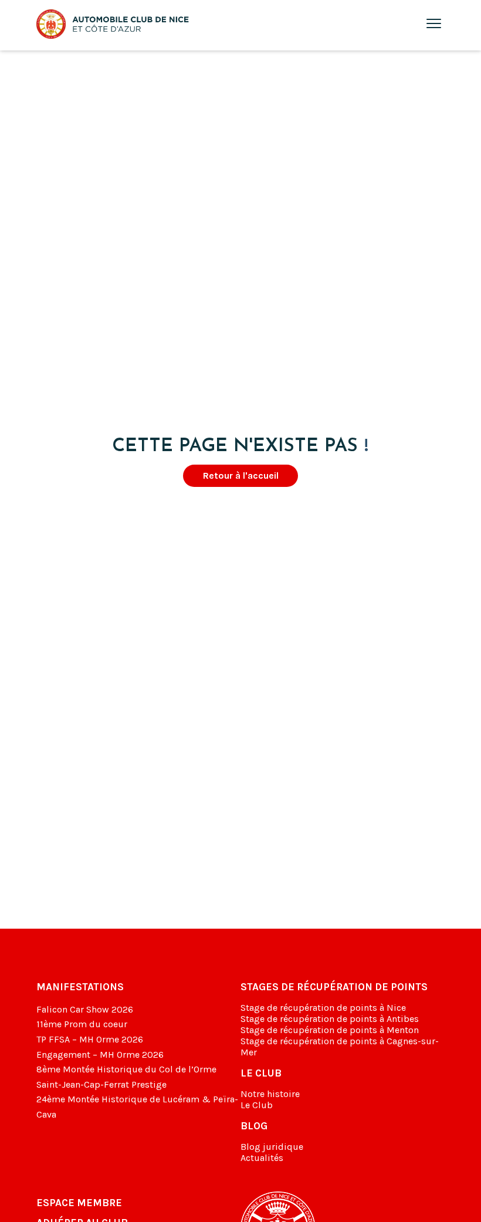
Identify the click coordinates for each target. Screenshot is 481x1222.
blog (253, 1126)
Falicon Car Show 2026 (84, 1009)
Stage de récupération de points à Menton (329, 1029)
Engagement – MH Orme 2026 (100, 1054)
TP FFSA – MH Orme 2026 (89, 1039)
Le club (261, 1073)
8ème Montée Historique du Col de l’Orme (126, 1069)
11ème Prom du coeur (81, 1024)
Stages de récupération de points (334, 987)
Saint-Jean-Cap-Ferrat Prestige (101, 1084)
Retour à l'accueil (241, 475)
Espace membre (79, 1203)
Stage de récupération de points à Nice (323, 1007)
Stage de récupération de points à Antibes (329, 1018)
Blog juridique (271, 1146)
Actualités (261, 1157)
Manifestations (80, 987)
